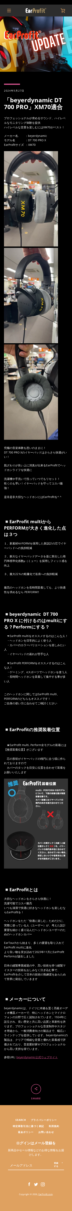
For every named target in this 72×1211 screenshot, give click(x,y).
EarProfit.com (45, 1194)
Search (20, 1120)
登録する (56, 1165)
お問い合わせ (46, 1132)
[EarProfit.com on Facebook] (29, 1184)
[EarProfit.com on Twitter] (36, 1184)
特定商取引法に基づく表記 (28, 1126)
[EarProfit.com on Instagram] (43, 1184)
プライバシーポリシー (44, 1120)
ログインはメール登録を (36, 1142)
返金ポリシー (26, 1132)
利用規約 (54, 1126)
